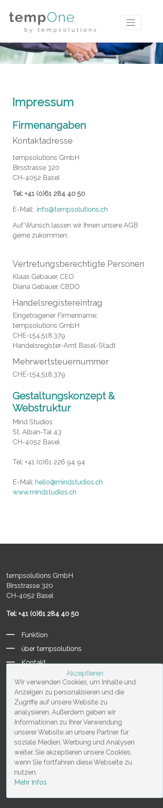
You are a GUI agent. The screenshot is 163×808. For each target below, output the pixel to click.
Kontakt (30, 662)
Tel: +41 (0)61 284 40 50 (49, 194)
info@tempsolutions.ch (71, 209)
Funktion (31, 635)
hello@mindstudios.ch (69, 482)
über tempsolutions (48, 649)
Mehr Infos (30, 782)
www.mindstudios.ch (44, 492)
